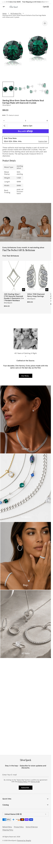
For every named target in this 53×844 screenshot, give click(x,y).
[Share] (4, 126)
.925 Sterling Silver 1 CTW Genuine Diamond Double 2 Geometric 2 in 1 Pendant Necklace (14, 297)
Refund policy (7, 827)
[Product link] (14, 284)
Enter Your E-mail (9, 775)
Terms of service (32, 827)
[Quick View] (23, 289)
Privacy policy (19, 827)
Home (4, 13)
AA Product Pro (15, 13)
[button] (5, 7)
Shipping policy (7, 830)
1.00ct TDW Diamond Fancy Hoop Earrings (36, 295)
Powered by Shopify (24, 841)
